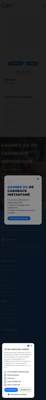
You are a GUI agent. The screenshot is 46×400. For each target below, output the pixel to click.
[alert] (23, 200)
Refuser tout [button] (26, 390)
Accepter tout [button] (11, 390)
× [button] (31, 346)
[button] (18, 394)
